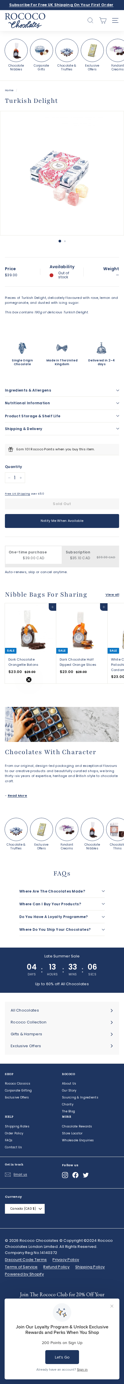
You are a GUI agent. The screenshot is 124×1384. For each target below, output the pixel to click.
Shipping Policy (90, 1267)
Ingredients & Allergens (28, 390)
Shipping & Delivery (23, 428)
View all (112, 594)
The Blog (68, 1111)
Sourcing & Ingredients (80, 1097)
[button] (16, 692)
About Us (69, 1083)
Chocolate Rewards (77, 1126)
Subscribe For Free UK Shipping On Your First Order (61, 5)
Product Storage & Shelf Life (32, 416)
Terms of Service (21, 1267)
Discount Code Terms (26, 1259)
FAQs (8, 1140)
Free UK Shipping (17, 494)
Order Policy (14, 1133)
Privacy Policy (65, 1259)
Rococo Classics (17, 1083)
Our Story (69, 1090)
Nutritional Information (27, 403)
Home (9, 90)
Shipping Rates (17, 1126)
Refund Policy (56, 1267)
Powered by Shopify (24, 1274)
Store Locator (72, 1133)
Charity (68, 1104)
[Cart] (103, 20)
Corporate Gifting (18, 1090)
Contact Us (13, 1147)
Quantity (13, 466)
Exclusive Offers (17, 1097)
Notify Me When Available (62, 520)
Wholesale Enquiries (78, 1140)
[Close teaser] (29, 680)
